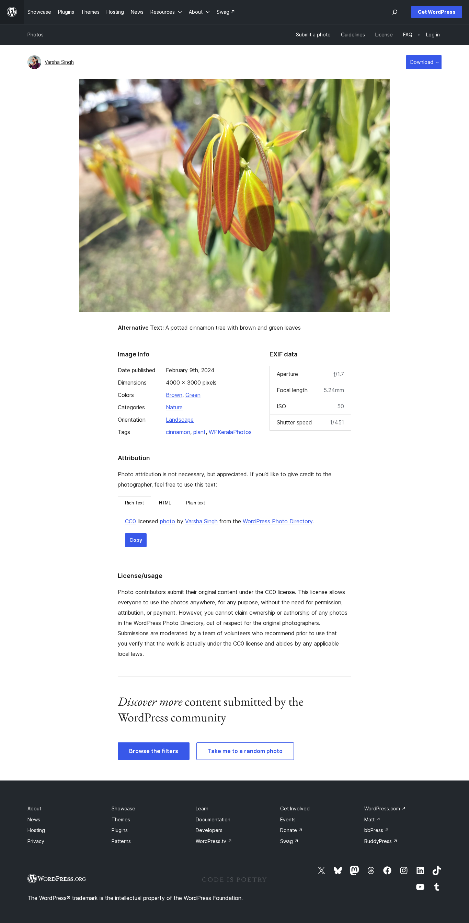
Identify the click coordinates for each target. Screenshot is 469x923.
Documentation (213, 819)
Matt (372, 819)
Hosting (36, 830)
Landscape (180, 419)
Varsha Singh (59, 62)
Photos (35, 34)
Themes (121, 819)
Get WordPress (437, 12)
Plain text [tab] (195, 502)
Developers (209, 830)
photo (167, 521)
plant (199, 432)
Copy (135, 540)
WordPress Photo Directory (277, 521)
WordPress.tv (214, 841)
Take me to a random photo (245, 751)
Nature (174, 407)
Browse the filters (153, 751)
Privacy (35, 841)
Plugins (120, 830)
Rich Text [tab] (134, 502)
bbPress (376, 830)
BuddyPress (381, 841)
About (34, 808)
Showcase (123, 808)
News (33, 819)
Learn (202, 808)
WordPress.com (385, 808)
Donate (291, 830)
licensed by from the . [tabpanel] (219, 521)
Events (288, 819)
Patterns (121, 841)
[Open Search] (394, 12)
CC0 (130, 521)
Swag (289, 841)
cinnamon (178, 432)
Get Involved (295, 808)
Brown (174, 394)
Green (193, 394)
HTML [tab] (165, 502)
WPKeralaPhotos (230, 432)
